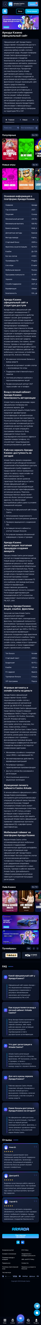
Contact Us (25, 1263)
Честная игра (6, 1272)
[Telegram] (18, 1242)
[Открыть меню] (4, 11)
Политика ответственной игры (10, 1268)
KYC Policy (25, 1250)
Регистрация (32, 11)
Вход (20, 11)
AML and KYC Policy (28, 1259)
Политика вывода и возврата (8, 1258)
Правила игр (6, 1263)
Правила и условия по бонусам (29, 1268)
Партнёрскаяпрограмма (20, 1236)
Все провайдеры (27, 128)
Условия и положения (9, 1254)
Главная (11, 120)
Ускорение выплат (8, 1250)
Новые (24, 120)
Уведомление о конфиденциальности (28, 1254)
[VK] (23, 1242)
